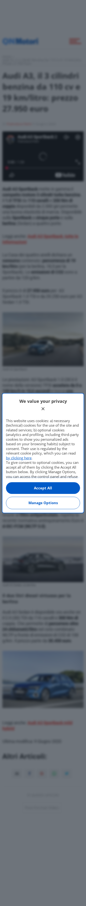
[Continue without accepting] (43, 409)
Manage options (43, 502)
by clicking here (19, 458)
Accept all (43, 488)
